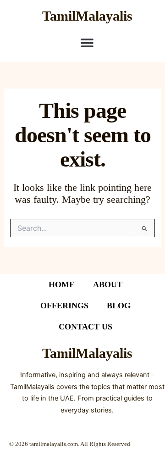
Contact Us (85, 326)
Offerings (64, 305)
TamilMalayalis (87, 15)
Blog (119, 305)
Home (62, 284)
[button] (87, 42)
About (107, 284)
